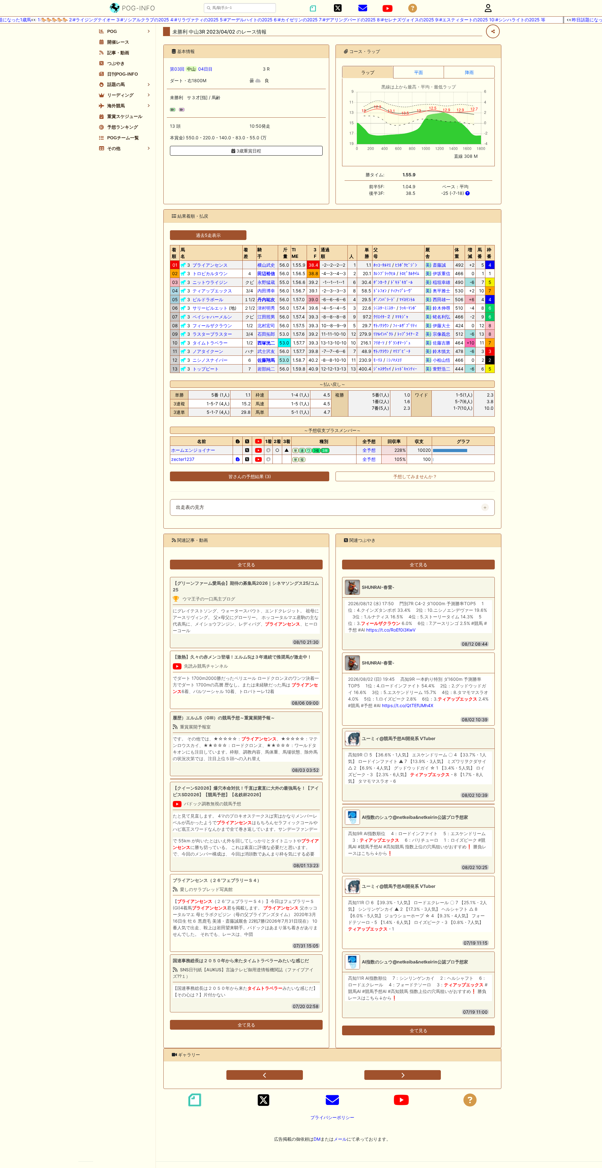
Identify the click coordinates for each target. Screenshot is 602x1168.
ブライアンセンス (210, 265)
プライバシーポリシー (332, 1117)
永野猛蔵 (266, 282)
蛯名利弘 (437, 316)
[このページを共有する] (493, 31)
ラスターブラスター (212, 334)
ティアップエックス (212, 290)
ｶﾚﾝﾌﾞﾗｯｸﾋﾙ (384, 273)
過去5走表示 (208, 235)
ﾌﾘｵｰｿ (378, 342)
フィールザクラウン (212, 325)
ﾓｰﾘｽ (377, 360)
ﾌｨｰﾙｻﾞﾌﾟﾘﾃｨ (405, 325)
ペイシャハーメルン (212, 316)
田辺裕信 (266, 273)
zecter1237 (182, 459)
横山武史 (266, 265)
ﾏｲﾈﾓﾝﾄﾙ (407, 299)
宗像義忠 (437, 334)
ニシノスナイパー (210, 360)
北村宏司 (266, 325)
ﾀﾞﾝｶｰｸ (380, 282)
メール (340, 1139)
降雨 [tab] (469, 72)
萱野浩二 (437, 368)
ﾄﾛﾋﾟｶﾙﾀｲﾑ (409, 273)
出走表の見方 (190, 507)
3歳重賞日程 (248, 150)
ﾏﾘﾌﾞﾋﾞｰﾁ (401, 351)
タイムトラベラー (210, 342)
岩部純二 (266, 368)
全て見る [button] (246, 564)
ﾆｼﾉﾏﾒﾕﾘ (394, 360)
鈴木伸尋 (437, 308)
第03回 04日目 (191, 69)
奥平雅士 (437, 290)
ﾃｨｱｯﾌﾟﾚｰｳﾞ (402, 290)
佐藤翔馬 (266, 360)
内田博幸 (266, 290)
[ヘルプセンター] (412, 8)
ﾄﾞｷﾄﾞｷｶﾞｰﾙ (402, 282)
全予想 (369, 450)
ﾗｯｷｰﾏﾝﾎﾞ (408, 308)
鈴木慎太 (437, 351)
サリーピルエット (210, 308)
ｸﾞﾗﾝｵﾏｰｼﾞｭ (399, 342)
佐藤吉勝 (437, 342)
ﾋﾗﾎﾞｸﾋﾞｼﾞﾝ (406, 265)
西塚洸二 (266, 342)
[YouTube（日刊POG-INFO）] (388, 8)
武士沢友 (266, 351)
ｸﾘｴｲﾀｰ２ (382, 316)
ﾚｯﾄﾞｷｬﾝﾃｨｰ (406, 368)
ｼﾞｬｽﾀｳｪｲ (382, 368)
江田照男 (266, 316)
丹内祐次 (266, 299)
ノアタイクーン (208, 351)
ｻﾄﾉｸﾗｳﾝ (381, 325)
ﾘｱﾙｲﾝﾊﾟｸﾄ (383, 334)
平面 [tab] (418, 72)
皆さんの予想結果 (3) (250, 476)
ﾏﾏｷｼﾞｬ (401, 316)
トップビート (206, 368)
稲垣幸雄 (437, 282)
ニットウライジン (210, 282)
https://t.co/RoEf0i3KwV (390, 629)
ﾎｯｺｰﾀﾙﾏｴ (382, 265)
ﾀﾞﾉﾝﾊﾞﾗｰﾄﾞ (384, 299)
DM (317, 1139)
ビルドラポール (208, 299)
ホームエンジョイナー (193, 450)
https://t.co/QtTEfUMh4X (407, 705)
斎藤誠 (437, 265)
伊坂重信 (437, 273)
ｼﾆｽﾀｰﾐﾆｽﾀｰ (384, 308)
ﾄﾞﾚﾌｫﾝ (380, 290)
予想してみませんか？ (415, 476)
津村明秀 (266, 308)
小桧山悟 (437, 360)
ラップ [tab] (367, 72)
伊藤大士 (437, 325)
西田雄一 (437, 299)
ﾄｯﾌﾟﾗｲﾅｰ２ (408, 334)
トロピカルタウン (210, 273)
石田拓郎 (266, 334)
